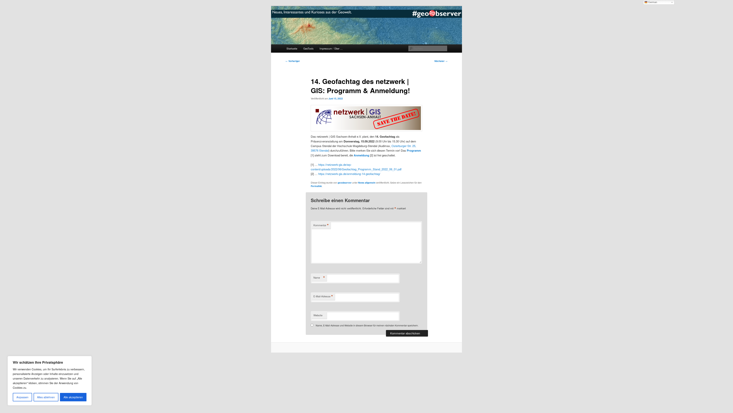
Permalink (316, 186)
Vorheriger (293, 61)
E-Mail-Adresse (323, 296)
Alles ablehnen (46, 397)
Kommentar (321, 225)
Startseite (292, 48)
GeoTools (308, 48)
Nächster (440, 61)
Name (319, 278)
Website (317, 315)
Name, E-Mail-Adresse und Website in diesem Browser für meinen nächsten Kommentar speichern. (367, 325)
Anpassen (22, 397)
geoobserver (345, 182)
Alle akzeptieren (73, 397)
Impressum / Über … (331, 48)
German (652, 2)
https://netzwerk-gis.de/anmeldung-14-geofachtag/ (349, 174)
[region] (50, 380)
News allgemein (366, 182)
